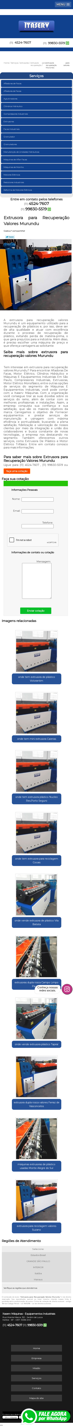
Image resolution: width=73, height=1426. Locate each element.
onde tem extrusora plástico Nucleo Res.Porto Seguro (36, 798)
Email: (17, 510)
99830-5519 (56, 43)
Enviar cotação (35, 610)
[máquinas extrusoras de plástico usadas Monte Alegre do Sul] (36, 1137)
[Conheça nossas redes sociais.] (67, 989)
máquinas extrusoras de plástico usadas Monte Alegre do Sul (36, 1166)
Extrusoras (9, 121)
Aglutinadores (10, 98)
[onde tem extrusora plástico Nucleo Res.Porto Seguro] (36, 770)
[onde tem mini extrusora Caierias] (36, 712)
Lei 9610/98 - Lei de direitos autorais (36, 1303)
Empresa (36, 1358)
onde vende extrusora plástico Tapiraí (36, 1044)
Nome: (17, 499)
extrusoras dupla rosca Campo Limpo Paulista (36, 984)
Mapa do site (36, 1398)
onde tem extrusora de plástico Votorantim (36, 678)
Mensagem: (43, 561)
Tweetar (10, 237)
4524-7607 (23, 42)
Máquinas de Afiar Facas (15, 159)
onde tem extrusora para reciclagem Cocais (36, 860)
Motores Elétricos (12, 174)
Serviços (36, 76)
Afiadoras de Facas (12, 83)
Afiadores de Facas (12, 91)
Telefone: (48, 522)
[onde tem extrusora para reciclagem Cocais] (36, 832)
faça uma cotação (17, 471)
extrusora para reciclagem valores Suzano (36, 1228)
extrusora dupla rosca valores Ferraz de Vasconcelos (36, 1104)
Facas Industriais (12, 129)
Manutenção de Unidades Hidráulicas (21, 152)
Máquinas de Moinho (14, 167)
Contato (36, 1388)
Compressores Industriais (16, 114)
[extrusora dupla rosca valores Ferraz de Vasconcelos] (36, 1075)
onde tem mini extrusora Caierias (36, 738)
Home (36, 1348)
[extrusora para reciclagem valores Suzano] (36, 1199)
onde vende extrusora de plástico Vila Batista (37, 922)
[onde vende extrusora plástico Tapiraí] (36, 1017)
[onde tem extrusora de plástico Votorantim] (36, 650)
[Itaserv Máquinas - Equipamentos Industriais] (36, 25)
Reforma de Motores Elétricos (18, 190)
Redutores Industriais (14, 182)
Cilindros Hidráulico (13, 106)
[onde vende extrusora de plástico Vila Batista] (36, 893)
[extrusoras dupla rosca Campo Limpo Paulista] (36, 955)
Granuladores (10, 144)
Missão (36, 1368)
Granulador (9, 136)
